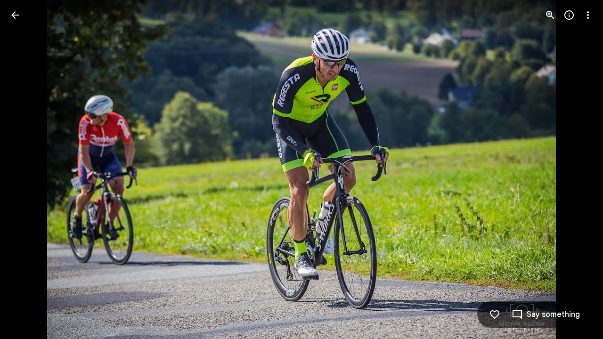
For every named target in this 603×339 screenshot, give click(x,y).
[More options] (588, 15)
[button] (26, 169)
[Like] (494, 314)
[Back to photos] (15, 15)
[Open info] (569, 15)
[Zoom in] (550, 15)
